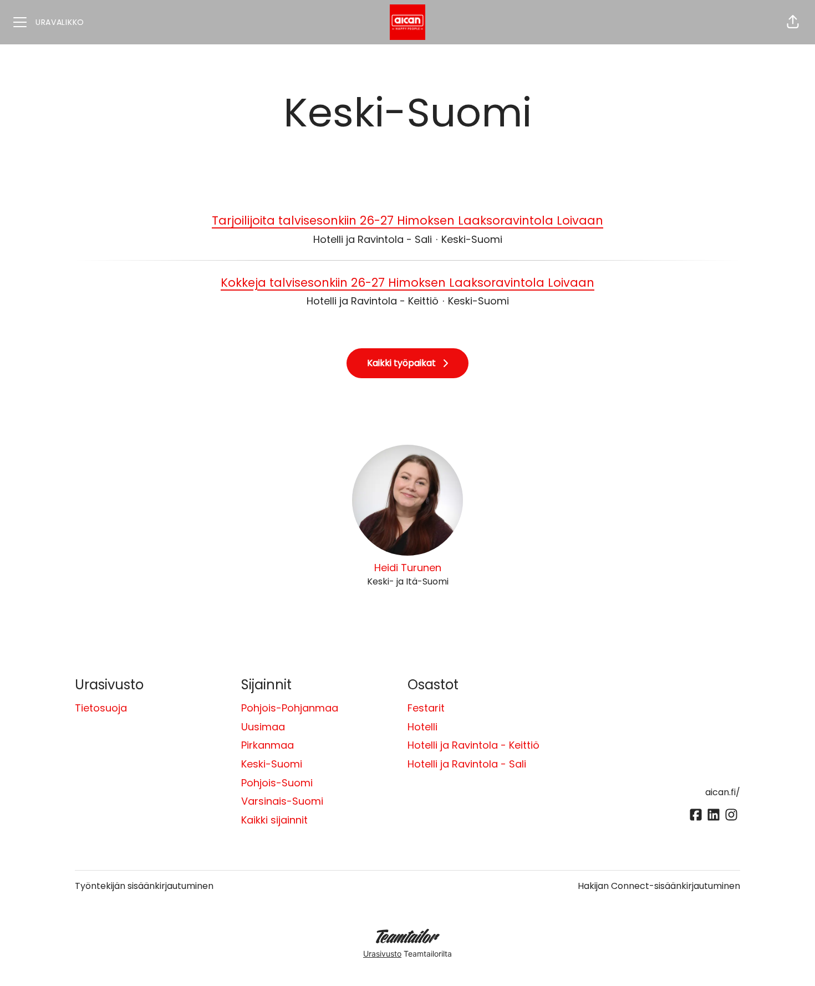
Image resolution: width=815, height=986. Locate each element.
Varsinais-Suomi (282, 801)
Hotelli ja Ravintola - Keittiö (473, 745)
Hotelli (422, 727)
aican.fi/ (722, 792)
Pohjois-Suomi (277, 783)
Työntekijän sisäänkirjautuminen (144, 886)
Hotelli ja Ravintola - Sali (466, 764)
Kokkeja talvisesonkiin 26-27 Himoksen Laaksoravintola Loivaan (407, 283)
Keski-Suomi (271, 764)
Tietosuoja (101, 708)
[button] (792, 22)
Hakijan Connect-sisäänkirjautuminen (659, 886)
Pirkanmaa (267, 745)
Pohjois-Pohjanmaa (289, 708)
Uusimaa (263, 727)
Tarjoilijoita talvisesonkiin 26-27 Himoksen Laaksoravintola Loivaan (407, 220)
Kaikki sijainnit (274, 820)
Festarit (426, 708)
